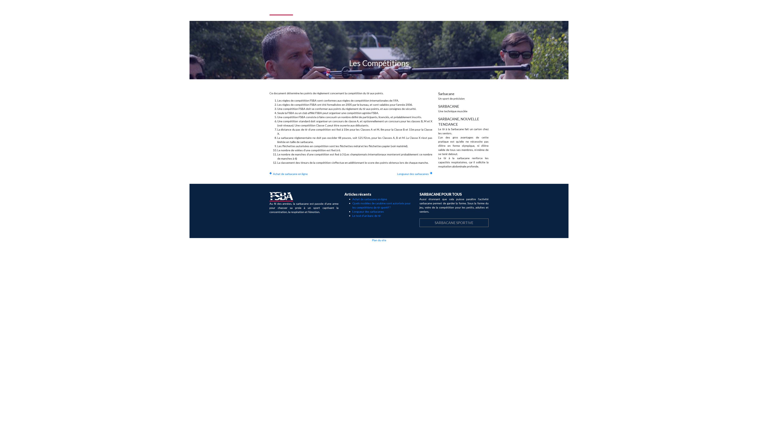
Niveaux (450, 10)
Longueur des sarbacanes (413, 174)
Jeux (436, 10)
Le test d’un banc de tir (366, 215)
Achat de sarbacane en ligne (290, 174)
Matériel (405, 10)
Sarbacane (384, 10)
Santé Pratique (474, 10)
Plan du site (379, 240)
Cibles (422, 10)
